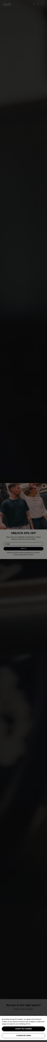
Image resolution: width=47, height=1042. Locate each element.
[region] (23, 1028)
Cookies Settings (23, 1036)
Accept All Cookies (23, 1029)
